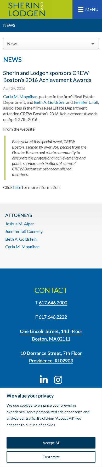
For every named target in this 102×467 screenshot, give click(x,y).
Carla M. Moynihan (20, 96)
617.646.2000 (53, 303)
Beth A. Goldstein (49, 102)
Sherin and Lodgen (27, 9)
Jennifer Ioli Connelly (24, 231)
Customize (51, 457)
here (17, 187)
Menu (91, 9)
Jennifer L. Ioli (85, 102)
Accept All (51, 442)
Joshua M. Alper (19, 223)
